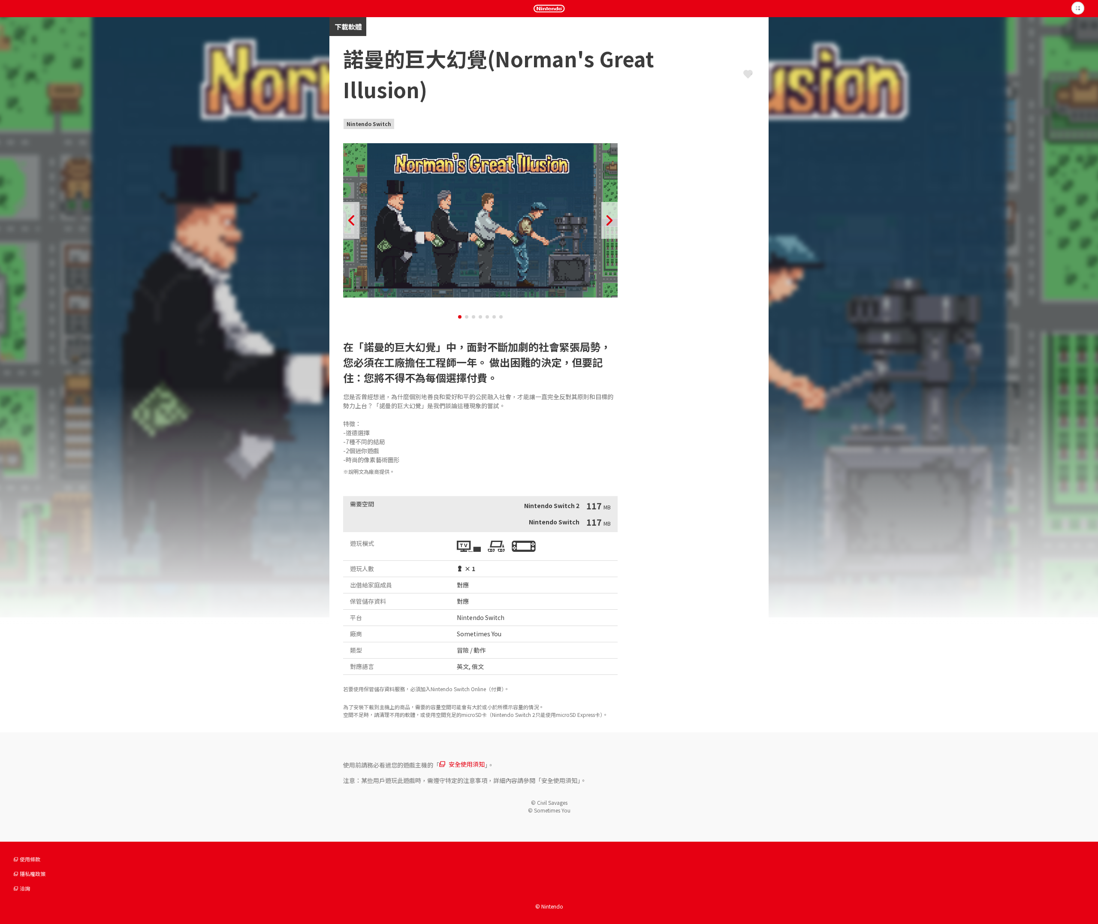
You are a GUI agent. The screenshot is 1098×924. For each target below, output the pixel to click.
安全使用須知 (467, 764)
